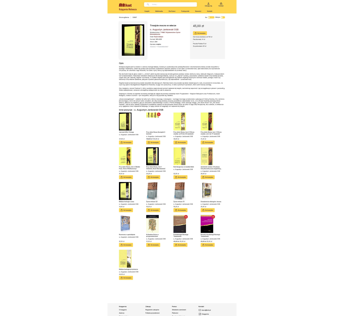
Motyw (217, 17)
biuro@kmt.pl (206, 310)
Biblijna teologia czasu (126, 201)
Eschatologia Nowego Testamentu (180, 235)
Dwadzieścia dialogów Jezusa (211, 201)
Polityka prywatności (152, 313)
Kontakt (209, 11)
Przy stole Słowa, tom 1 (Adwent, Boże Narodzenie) (155, 168)
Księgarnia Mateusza (128, 9)
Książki (147, 11)
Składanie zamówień (179, 310)
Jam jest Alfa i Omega (126, 132)
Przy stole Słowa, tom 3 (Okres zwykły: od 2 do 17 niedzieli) (211, 133)
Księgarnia (205, 314)
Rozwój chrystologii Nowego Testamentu (210, 235)
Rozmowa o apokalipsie (127, 234)
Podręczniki (185, 11)
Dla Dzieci (172, 11)
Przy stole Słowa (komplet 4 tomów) (155, 133)
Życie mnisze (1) (178, 201)
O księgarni (123, 310)
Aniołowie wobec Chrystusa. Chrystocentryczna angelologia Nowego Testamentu (211, 168)
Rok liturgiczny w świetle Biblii (183, 167)
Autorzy (121, 313)
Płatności (175, 313)
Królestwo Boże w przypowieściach (152, 235)
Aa (206, 17)
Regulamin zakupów (152, 310)
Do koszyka (201, 33)
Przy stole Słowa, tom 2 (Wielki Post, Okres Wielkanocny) (129, 168)
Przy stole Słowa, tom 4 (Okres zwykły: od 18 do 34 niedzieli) (183, 133)
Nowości (198, 11)
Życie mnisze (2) (151, 201)
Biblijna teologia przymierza (128, 269)
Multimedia (159, 11)
